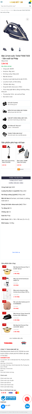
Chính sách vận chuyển (7, 380)
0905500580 (9, 368)
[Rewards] (3, 406)
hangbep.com (5, 357)
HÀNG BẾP (6, 405)
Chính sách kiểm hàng (6, 387)
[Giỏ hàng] (29, 3)
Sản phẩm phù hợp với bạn (13, 142)
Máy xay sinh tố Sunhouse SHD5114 (21, 279)
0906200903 (9, 363)
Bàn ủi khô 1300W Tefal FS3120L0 (22, 161)
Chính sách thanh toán (6, 384)
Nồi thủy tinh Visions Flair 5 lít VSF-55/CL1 (21, 268)
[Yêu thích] (27, 19)
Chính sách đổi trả (5, 382)
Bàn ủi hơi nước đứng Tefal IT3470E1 (8, 161)
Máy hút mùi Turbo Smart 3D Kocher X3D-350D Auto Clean (21, 314)
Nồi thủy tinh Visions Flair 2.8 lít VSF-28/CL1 (20, 326)
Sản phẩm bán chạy (8, 263)
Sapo (26, 412)
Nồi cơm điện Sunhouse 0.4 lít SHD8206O (21, 302)
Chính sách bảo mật (6, 378)
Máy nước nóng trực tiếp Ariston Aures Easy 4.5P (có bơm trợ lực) (21, 291)
